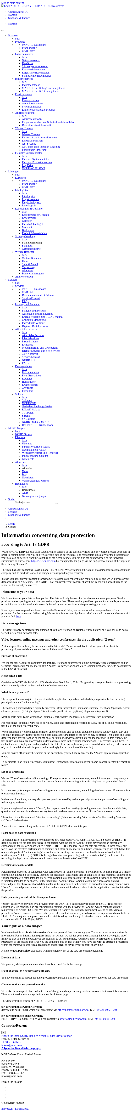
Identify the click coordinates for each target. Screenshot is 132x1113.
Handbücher (28, 381)
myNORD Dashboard (34, 44)
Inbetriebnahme (30, 338)
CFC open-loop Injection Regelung (41, 146)
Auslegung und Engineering (37, 313)
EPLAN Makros (31, 409)
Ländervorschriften (32, 140)
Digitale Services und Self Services (41, 350)
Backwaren (28, 230)
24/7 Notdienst (30, 353)
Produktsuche (29, 47)
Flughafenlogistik (31, 202)
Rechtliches (21, 483)
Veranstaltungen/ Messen (35, 480)
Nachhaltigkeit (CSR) (34, 449)
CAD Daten (28, 50)
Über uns (20, 437)
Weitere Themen (24, 128)
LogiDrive (27, 165)
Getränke (27, 220)
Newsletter (28, 477)
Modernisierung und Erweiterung (40, 347)
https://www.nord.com (43, 561)
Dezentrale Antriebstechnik (36, 125)
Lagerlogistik (29, 205)
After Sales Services (26, 329)
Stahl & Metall (30, 264)
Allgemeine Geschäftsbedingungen (21, 1048)
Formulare (27, 390)
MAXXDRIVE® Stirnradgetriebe (40, 91)
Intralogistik (21, 190)
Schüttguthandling (25, 236)
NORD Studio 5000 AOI (36, 421)
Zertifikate (27, 387)
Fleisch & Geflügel (32, 224)
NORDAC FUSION (33, 168)
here (18, 616)
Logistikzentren (30, 199)
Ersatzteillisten (30, 384)
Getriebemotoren (24, 54)
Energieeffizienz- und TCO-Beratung (42, 316)
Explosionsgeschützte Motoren (38, 109)
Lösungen (20, 177)
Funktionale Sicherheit (34, 149)
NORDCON (29, 403)
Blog (24, 474)
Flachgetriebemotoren (34, 69)
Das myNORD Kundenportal (38, 424)
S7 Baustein (28, 418)
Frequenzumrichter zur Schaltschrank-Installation (48, 122)
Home (11, 523)
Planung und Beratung (27, 304)
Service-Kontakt (31, 298)
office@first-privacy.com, (73, 1018)
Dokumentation (23, 366)
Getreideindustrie (31, 248)
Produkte (20, 41)
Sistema (26, 415)
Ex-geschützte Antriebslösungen (39, 137)
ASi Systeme (29, 143)
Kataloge (27, 378)
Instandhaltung (30, 341)
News (25, 471)
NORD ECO (29, 360)
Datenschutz (22, 1108)
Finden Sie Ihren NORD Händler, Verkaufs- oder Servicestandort (36, 1035)
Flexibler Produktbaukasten (37, 162)
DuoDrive (27, 63)
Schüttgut (27, 245)
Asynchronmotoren (32, 103)
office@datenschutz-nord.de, (73, 1009)
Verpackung (28, 267)
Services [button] (12, 279)
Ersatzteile (27, 344)
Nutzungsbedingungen (34, 496)
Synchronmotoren (31, 106)
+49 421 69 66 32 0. (104, 1018)
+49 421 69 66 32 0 (106, 1009)
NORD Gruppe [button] (16, 428)
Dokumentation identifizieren (38, 295)
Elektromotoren (23, 94)
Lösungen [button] (13, 171)
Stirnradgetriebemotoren (35, 66)
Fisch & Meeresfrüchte (34, 233)
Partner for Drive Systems (36, 446)
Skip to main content (12, 2)
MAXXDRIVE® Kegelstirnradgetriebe (43, 88)
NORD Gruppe (23, 434)
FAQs (25, 301)
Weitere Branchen (25, 251)
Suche (18, 502)
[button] (11, 499)
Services (19, 285)
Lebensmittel (29, 217)
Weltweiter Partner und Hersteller (40, 452)
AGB (25, 492)
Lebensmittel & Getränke (28, 208)
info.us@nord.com (11, 1045)
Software (20, 394)
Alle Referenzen (24, 276)
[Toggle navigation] (2, 30)
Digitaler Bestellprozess (35, 326)
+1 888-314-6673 (10, 1042)
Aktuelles (20, 462)
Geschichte (28, 458)
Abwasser (27, 270)
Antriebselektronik (25, 112)
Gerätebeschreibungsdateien (37, 406)
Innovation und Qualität (35, 455)
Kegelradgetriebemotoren (36, 72)
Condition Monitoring (34, 319)
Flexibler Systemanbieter (28, 152)
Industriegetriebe (24, 78)
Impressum (7, 1108)
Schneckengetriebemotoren (36, 75)
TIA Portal (28, 412)
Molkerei (27, 227)
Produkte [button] (13, 35)
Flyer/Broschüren (31, 375)
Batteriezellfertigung (33, 273)
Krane (25, 261)
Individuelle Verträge (33, 322)
